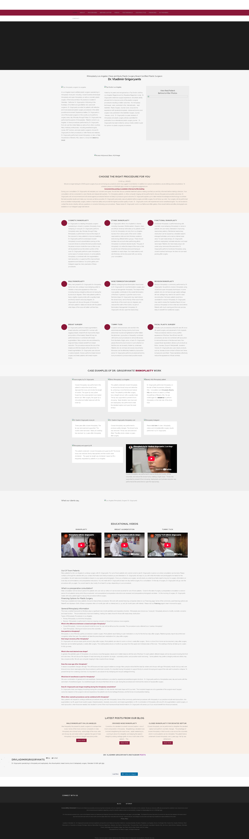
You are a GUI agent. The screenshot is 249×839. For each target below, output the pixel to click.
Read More (81, 740)
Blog (119, 803)
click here (154, 425)
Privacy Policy (124, 818)
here (138, 814)
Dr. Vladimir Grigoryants (115, 755)
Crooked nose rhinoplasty (124, 723)
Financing (157, 603)
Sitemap (129, 803)
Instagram (134, 755)
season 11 (160, 397)
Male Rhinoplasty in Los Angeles (81, 723)
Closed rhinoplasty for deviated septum (167, 723)
